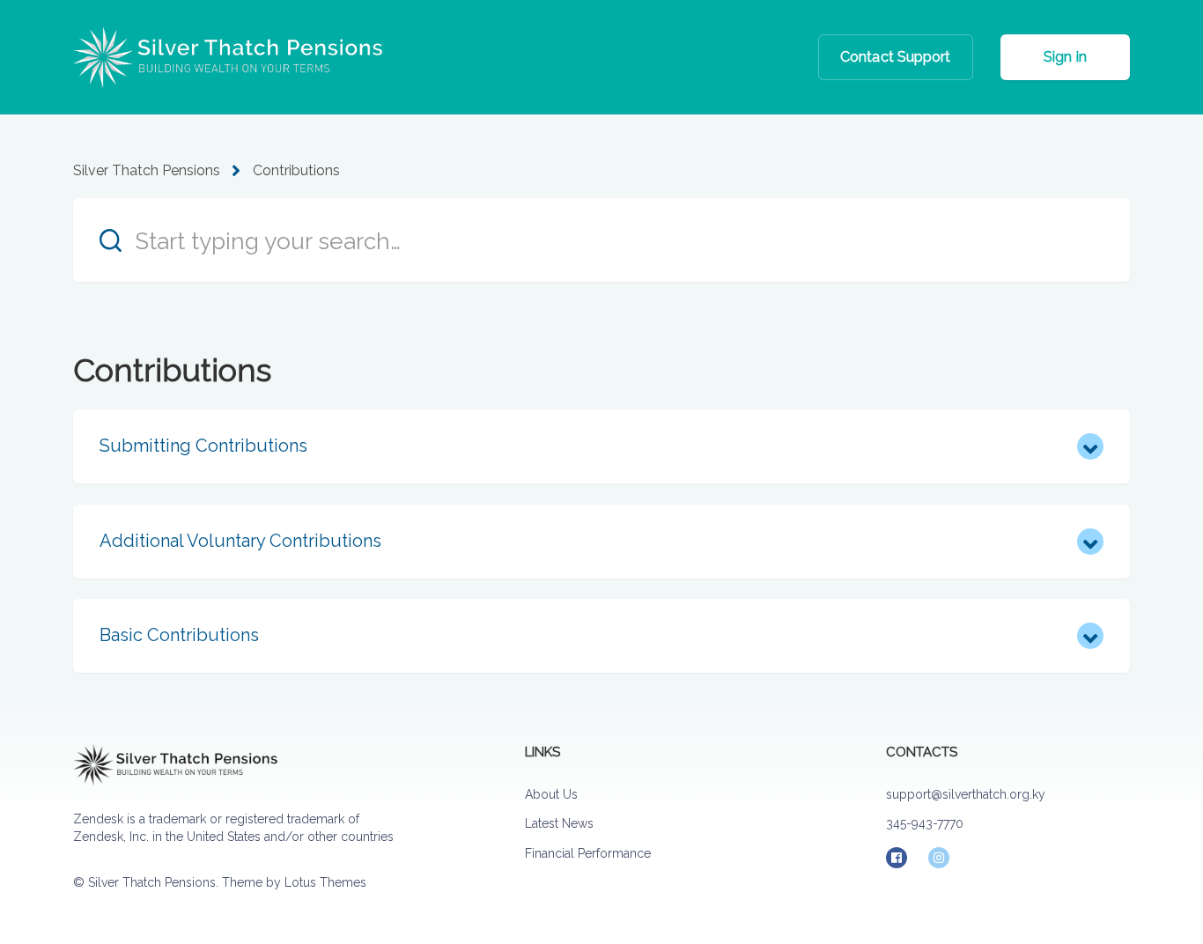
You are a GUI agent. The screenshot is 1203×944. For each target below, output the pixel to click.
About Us (551, 794)
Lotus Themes (325, 882)
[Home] (227, 57)
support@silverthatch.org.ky (965, 794)
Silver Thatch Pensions (146, 170)
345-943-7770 (924, 823)
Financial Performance (588, 853)
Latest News (559, 823)
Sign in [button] (1065, 56)
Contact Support (895, 56)
